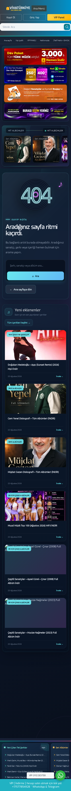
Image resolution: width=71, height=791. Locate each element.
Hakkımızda (44, 40)
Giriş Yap (34, 17)
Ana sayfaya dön (21, 289)
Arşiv (43, 747)
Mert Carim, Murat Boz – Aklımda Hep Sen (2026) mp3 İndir (27, 760)
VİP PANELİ (31, 40)
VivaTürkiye (18, 8)
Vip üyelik (19, 40)
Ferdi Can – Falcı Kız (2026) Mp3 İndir (22, 765)
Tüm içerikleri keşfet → (18, 322)
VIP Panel (59, 17)
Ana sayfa (8, 40)
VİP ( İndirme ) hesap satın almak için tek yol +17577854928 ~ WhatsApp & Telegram (35, 785)
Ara (35, 276)
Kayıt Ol (11, 17)
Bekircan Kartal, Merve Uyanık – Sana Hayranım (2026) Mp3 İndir (27, 777)
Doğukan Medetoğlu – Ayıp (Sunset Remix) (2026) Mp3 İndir (27, 754)
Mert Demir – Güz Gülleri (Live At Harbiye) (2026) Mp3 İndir (27, 771)
